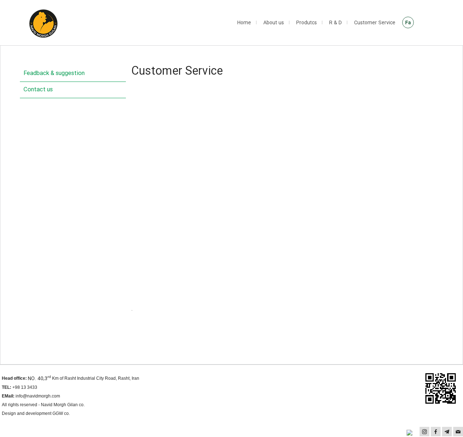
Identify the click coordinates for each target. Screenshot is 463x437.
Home (244, 23)
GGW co (60, 413)
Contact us (38, 89)
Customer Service (374, 23)
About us (273, 23)
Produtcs (306, 23)
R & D (335, 23)
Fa (408, 23)
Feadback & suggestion (54, 73)
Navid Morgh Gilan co (62, 404)
